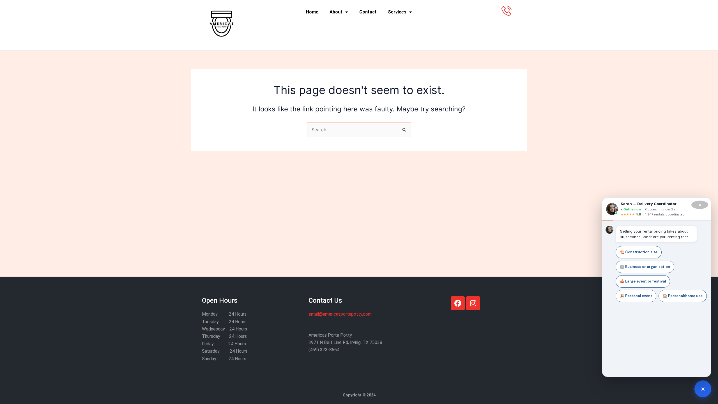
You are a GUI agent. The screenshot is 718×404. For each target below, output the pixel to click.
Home (312, 12)
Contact (368, 12)
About (336, 12)
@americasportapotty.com (340, 314)
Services (397, 12)
